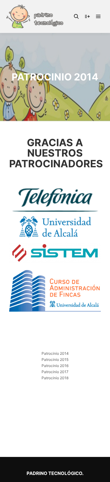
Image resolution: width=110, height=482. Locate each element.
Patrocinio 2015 (55, 359)
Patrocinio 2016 (55, 365)
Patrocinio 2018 (55, 378)
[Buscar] (76, 16)
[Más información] (87, 16)
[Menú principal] (98, 16)
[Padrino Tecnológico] (36, 16)
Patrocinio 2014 (55, 353)
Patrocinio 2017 (55, 371)
